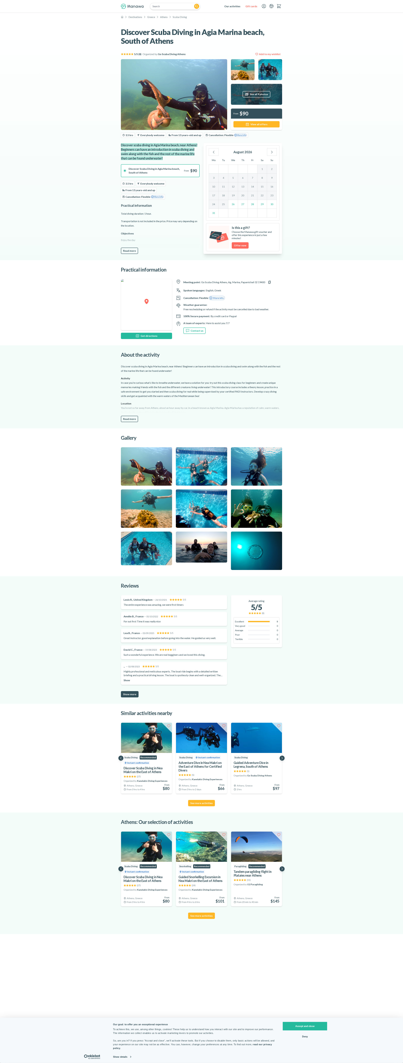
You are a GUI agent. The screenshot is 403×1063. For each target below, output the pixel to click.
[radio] (160, 170)
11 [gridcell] (223, 186)
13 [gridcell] (242, 186)
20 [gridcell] (242, 195)
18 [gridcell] (223, 195)
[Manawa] (132, 6)
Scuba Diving (180, 16)
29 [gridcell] (262, 204)
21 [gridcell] (252, 195)
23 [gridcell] (271, 195)
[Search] (196, 6)
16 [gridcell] (271, 186)
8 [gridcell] (262, 177)
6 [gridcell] (243, 177)
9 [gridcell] (271, 177)
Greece (151, 16)
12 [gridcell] (233, 186)
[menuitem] (232, 6)
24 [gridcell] (213, 204)
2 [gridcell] (271, 168)
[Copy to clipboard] (269, 282)
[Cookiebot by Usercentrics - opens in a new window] (92, 1057)
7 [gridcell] (252, 177)
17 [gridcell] (213, 195)
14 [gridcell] (252, 186)
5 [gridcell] (233, 177)
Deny (305, 1036)
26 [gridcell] (233, 204)
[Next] (272, 152)
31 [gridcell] (213, 212)
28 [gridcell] (252, 204)
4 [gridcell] (223, 177)
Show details (120, 1056)
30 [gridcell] (271, 204)
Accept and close (305, 1026)
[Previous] (214, 152)
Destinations (135, 16)
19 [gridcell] (233, 195)
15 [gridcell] (262, 186)
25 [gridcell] (223, 204)
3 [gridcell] (213, 177)
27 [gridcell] (242, 204)
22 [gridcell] (262, 195)
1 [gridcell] (262, 168)
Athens (164, 16)
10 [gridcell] (213, 186)
